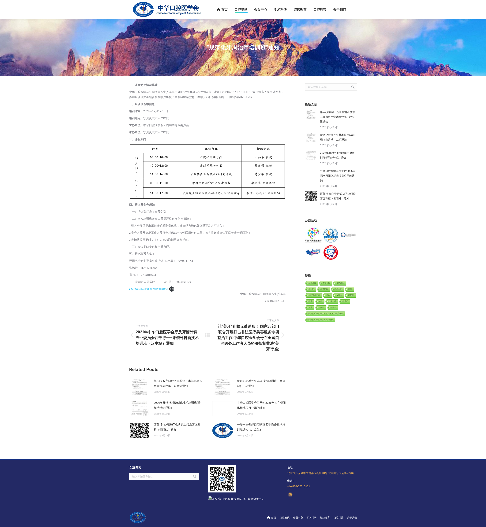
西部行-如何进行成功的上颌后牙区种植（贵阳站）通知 (177, 427)
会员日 (345, 301)
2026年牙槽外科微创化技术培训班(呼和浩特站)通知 (177, 405)
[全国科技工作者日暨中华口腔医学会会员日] (330, 235)
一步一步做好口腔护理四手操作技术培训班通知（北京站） (261, 427)
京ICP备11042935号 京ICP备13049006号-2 (237, 498)
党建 (328, 295)
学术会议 (338, 289)
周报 (350, 289)
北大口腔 (332, 301)
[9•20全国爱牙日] (330, 252)
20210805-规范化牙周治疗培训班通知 (148, 289)
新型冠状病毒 (314, 295)
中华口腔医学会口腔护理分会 (320, 320)
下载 (171, 289)
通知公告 (326, 283)
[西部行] (313, 252)
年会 (320, 301)
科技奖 (321, 307)
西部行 (351, 295)
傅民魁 (333, 307)
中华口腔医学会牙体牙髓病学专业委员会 (325, 313)
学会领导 (312, 283)
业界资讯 (340, 283)
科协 (310, 307)
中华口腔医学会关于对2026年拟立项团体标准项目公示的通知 (261, 405)
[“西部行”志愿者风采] (313, 235)
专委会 (339, 295)
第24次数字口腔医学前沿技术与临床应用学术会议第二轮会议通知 (178, 383)
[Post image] (139, 387)
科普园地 (324, 289)
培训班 (311, 289)
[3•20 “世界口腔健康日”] (348, 235)
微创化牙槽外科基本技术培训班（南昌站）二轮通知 (261, 383)
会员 (310, 301)
